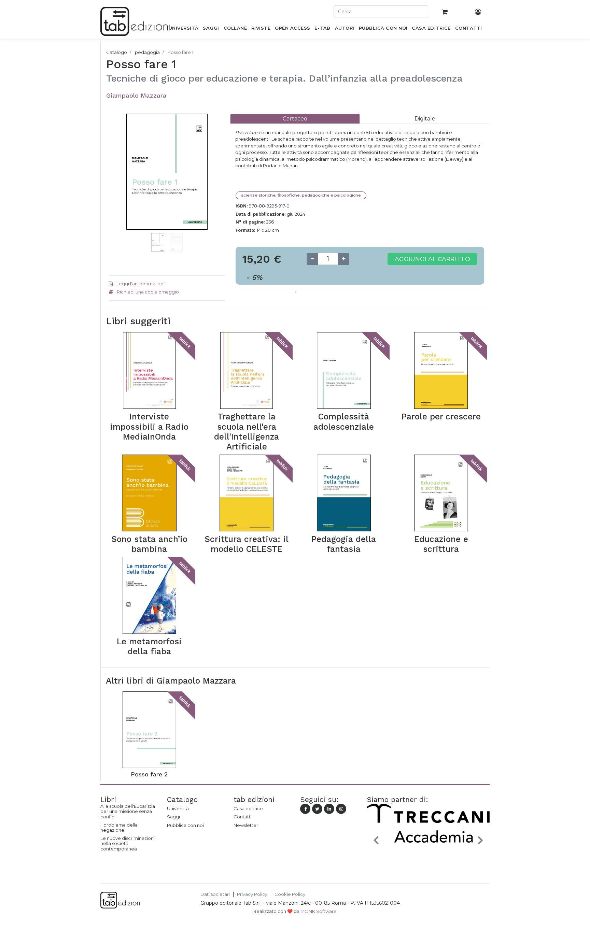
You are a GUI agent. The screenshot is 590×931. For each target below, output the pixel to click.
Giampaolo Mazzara (136, 95)
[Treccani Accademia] (428, 856)
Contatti (243, 816)
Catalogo (116, 52)
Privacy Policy (252, 894)
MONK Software (318, 911)
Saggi (173, 816)
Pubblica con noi (185, 825)
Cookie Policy (290, 894)
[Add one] (343, 259)
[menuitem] (183, 29)
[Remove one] (312, 259)
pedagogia (147, 52)
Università (178, 808)
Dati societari (215, 894)
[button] (117, 182)
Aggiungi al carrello (432, 258)
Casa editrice (248, 808)
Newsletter (246, 825)
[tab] (295, 119)
